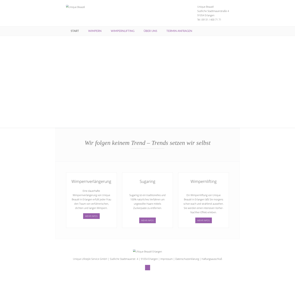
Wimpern (95, 31)
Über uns (150, 31)
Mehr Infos (91, 216)
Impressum (166, 259)
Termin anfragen (179, 31)
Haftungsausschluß (212, 259)
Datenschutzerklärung (187, 259)
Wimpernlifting (122, 31)
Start (75, 31)
